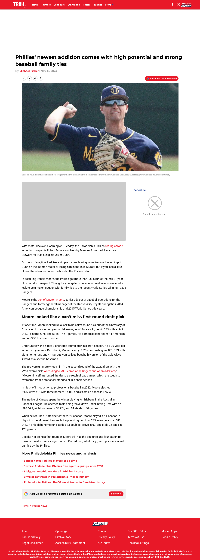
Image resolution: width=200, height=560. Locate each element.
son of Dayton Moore (51, 299)
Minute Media (22, 551)
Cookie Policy (169, 537)
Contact (103, 531)
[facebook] (172, 4)
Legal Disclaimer (32, 543)
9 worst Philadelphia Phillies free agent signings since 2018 (63, 466)
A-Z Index (104, 543)
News (35, 4)
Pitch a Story (63, 537)
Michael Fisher (29, 70)
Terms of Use (136, 537)
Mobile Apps (169, 531)
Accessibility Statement (70, 543)
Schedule (59, 4)
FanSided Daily (31, 537)
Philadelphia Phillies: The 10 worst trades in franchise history (64, 482)
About (25, 531)
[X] (178, 4)
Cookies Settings (138, 543)
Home (25, 505)
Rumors (46, 4)
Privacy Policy (106, 537)
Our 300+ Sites (137, 531)
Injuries (97, 4)
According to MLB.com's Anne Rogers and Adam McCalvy (80, 371)
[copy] (41, 78)
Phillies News (39, 505)
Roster (86, 4)
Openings (61, 531)
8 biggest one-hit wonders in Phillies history (53, 471)
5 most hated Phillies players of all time (50, 460)
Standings (74, 4)
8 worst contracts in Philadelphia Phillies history (56, 476)
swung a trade (114, 246)
